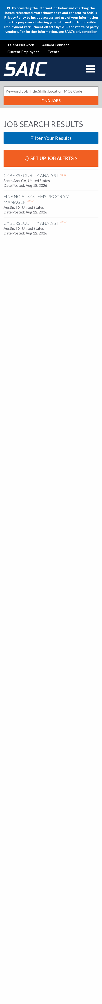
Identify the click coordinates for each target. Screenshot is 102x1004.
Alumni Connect (55, 45)
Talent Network (20, 45)
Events (53, 52)
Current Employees (23, 52)
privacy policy (86, 32)
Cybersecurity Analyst (31, 175)
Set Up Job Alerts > (53, 158)
